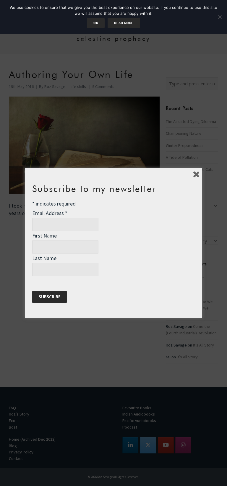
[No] (220, 17)
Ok (95, 23)
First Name (44, 235)
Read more (123, 23)
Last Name (44, 258)
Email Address (49, 213)
